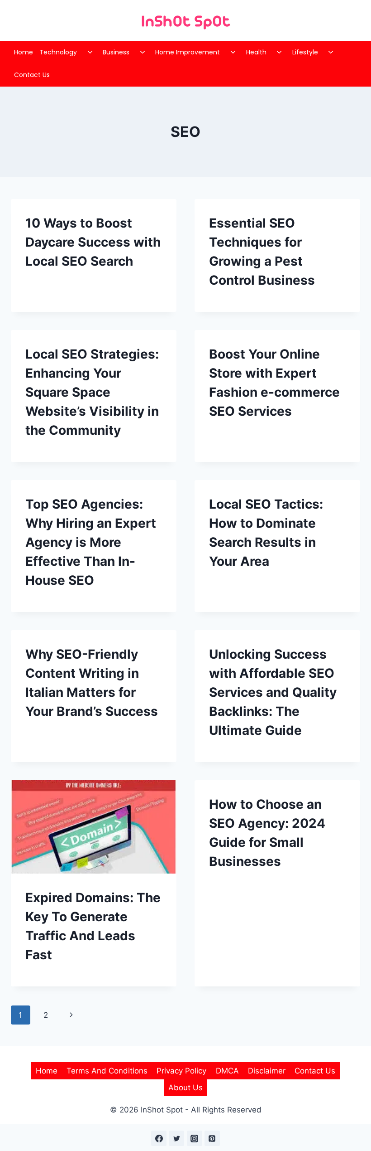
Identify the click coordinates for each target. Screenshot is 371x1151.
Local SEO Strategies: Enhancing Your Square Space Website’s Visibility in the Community (92, 392)
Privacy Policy (181, 1070)
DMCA (227, 1070)
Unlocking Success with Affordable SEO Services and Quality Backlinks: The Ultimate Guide (273, 692)
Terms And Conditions (107, 1070)
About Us (185, 1087)
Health (256, 52)
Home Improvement (187, 52)
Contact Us (32, 74)
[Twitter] (176, 1138)
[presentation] (93, 827)
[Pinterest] (212, 1138)
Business (116, 52)
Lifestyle (305, 52)
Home (23, 52)
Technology (58, 52)
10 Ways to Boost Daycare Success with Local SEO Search (93, 242)
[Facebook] (158, 1138)
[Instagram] (194, 1138)
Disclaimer (266, 1070)
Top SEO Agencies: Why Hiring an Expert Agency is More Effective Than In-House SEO (90, 542)
